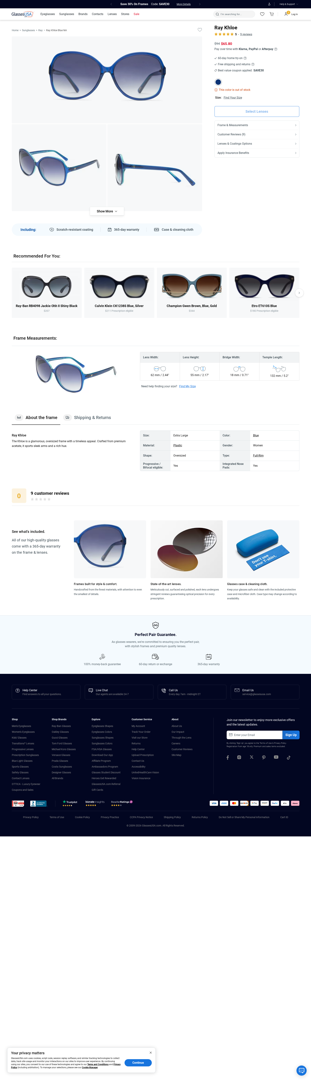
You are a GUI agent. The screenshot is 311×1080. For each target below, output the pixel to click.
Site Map (176, 755)
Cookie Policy (82, 817)
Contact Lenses (20, 778)
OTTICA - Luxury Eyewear (26, 784)
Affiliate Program (101, 760)
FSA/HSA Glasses (102, 749)
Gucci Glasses (60, 737)
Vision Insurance (141, 778)
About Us (177, 726)
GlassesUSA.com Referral (106, 784)
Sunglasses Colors (102, 743)
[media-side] (154, 167)
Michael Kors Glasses (64, 749)
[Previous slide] (11, 293)
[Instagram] (239, 758)
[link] (23, 14)
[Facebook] (228, 758)
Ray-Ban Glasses (61, 726)
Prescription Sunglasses (25, 755)
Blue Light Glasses (22, 760)
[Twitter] (252, 758)
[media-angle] (59, 167)
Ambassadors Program (105, 766)
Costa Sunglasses (62, 766)
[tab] (36, 419)
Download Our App (102, 755)
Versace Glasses (61, 755)
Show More (105, 211)
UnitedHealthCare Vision (145, 772)
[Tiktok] (288, 758)
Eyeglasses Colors (102, 731)
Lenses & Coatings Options (235, 143)
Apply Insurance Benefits (233, 153)
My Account (138, 726)
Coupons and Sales (22, 789)
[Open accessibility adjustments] (269, 4)
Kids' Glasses (19, 737)
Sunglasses (28, 30)
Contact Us (138, 760)
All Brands (57, 778)
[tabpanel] (155, 450)
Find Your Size (233, 97)
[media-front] (107, 79)
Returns (136, 743)
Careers (176, 743)
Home (15, 30)
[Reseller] (122, 804)
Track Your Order (141, 731)
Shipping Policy (172, 817)
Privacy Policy (280, 743)
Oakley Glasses (60, 731)
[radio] (32, 499)
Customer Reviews (182, 749)
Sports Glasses (20, 766)
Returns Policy (200, 817)
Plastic (177, 445)
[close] (151, 1052)
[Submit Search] (217, 14)
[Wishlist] (262, 14)
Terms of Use (266, 743)
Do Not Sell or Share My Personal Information (244, 817)
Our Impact (178, 731)
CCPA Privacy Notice (141, 817)
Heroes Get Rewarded (104, 778)
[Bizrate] (95, 804)
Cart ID (284, 817)
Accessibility (138, 766)
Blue (256, 435)
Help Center (138, 749)
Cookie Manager (90, 1067)
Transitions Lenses (23, 743)
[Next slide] (299, 293)
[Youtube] (276, 758)
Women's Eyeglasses (23, 731)
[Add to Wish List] (200, 30)
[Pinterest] (263, 758)
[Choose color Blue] (218, 82)
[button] (18, 804)
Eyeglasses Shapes (102, 726)
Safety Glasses (20, 772)
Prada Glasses (60, 760)
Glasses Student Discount (106, 772)
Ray (40, 30)
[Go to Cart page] (272, 14)
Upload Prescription (143, 755)
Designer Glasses (61, 772)
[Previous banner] (111, 4)
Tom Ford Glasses (62, 743)
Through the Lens (181, 737)
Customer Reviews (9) (231, 134)
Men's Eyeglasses (21, 726)
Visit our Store (139, 737)
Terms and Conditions (98, 1064)
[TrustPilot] (70, 804)
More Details (184, 4)
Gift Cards (97, 789)
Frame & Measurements (233, 125)
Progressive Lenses (23, 749)
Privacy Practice (110, 817)
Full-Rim (258, 455)
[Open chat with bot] (301, 1071)
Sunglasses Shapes (102, 737)
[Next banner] (200, 4)
